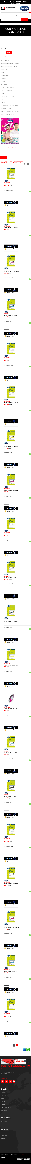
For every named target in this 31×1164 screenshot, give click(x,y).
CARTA (2, 72)
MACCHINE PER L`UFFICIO (7, 87)
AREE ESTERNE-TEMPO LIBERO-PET (10, 63)
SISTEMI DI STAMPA (6, 108)
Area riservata (4, 1110)
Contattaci (3, 1138)
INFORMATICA (4, 84)
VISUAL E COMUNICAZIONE (7, 114)
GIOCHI (3, 81)
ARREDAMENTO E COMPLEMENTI (9, 66)
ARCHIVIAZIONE (5, 60)
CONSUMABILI (4, 78)
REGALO (3, 93)
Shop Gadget (4, 1121)
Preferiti (3, 1101)
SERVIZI (3, 102)
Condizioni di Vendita (6, 1107)
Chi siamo (3, 1092)
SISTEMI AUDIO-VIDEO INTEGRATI (9, 105)
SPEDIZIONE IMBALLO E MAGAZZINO (10, 111)
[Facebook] (24, 1049)
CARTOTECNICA (5, 75)
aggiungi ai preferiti (10, 205)
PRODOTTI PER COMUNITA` (8, 90)
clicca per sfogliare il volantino (10, 147)
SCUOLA (3, 99)
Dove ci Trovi (4, 1095)
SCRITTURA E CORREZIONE (8, 96)
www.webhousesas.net (23, 1154)
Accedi (2, 1098)
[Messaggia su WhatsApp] (28, 1049)
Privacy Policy (4, 1135)
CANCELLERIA (4, 69)
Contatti (3, 1104)
